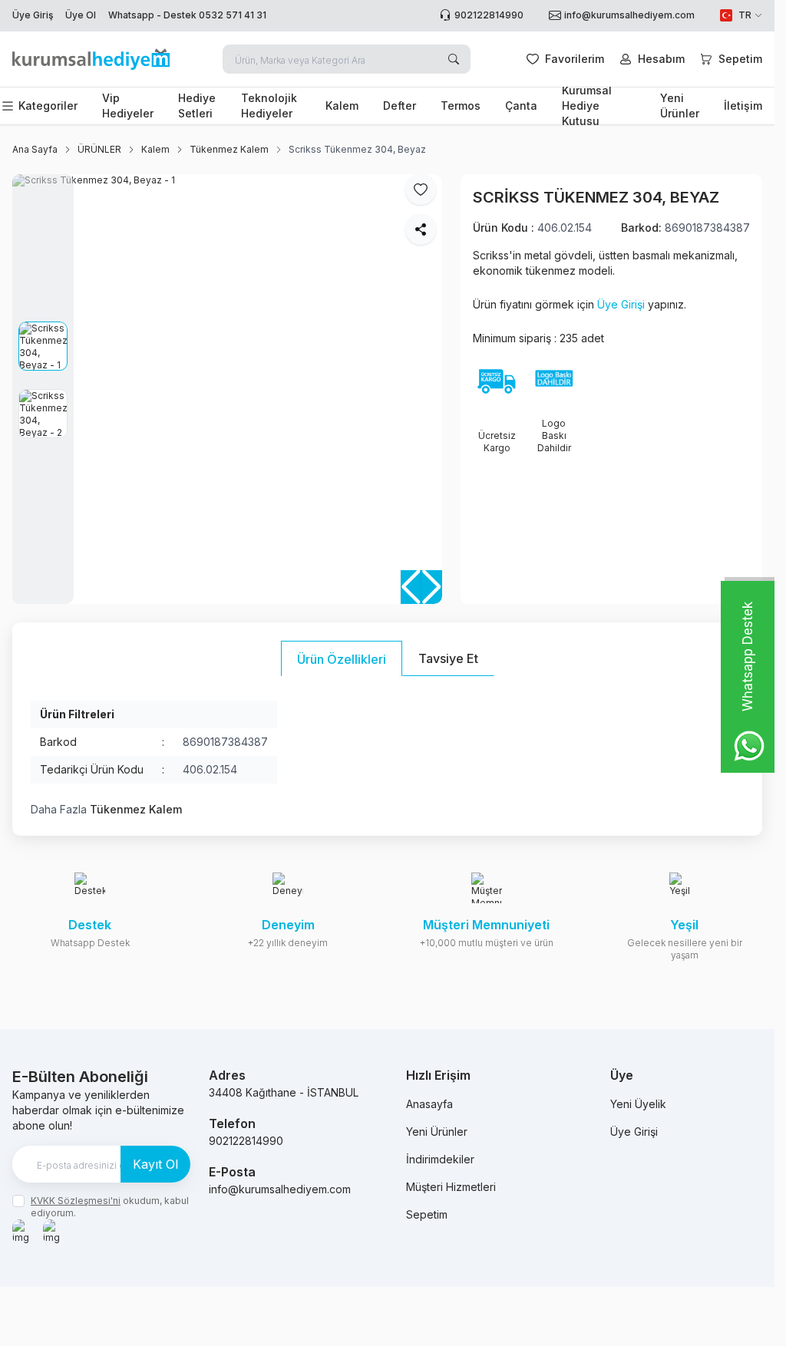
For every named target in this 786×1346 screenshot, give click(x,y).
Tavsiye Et (448, 658)
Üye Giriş (32, 15)
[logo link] (91, 59)
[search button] (453, 59)
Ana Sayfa (35, 149)
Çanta (521, 105)
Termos (461, 105)
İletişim (743, 105)
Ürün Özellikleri (341, 659)
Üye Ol (80, 15)
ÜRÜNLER (99, 149)
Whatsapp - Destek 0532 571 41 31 (187, 15)
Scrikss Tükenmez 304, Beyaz (357, 149)
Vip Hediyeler (128, 105)
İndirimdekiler (440, 1159)
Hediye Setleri (197, 105)
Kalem (341, 105)
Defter (399, 105)
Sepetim (426, 1214)
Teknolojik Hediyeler (269, 105)
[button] (431, 587)
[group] (227, 389)
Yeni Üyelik (638, 1103)
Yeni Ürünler (679, 105)
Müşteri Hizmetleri (451, 1186)
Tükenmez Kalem (229, 149)
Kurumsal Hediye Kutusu (587, 105)
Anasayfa (429, 1103)
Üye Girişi (621, 304)
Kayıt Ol (155, 1164)
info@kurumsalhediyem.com (280, 1189)
